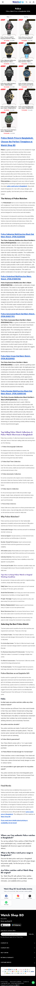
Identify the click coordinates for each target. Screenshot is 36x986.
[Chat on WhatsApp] (33, 982)
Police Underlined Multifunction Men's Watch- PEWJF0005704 (9, 107)
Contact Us (26, 982)
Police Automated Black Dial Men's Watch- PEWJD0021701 (26, 107)
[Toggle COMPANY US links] (34, 943)
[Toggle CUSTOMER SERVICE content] (34, 963)
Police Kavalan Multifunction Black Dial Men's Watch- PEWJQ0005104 (26, 61)
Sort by (26, 17)
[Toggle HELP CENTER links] (34, 952)
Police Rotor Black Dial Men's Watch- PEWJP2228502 (8, 84)
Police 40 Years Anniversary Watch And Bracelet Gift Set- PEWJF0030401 (26, 84)
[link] (9, 27)
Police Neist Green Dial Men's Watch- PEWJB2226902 (8, 130)
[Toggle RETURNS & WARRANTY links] (34, 957)
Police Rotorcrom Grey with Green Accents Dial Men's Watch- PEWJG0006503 (26, 37)
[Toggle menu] (3, 2)
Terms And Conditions (15, 982)
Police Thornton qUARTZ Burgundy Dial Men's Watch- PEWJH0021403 (8, 37)
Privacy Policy (4, 982)
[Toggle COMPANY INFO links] (34, 948)
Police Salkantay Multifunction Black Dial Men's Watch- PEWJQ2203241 (8, 61)
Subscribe (31, 934)
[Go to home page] (18, 2)
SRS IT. (17, 985)
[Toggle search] (26, 2)
